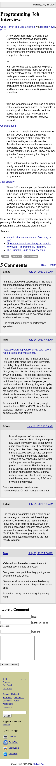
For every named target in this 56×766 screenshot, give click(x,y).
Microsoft (17, 256)
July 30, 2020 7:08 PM (40, 553)
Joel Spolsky (7, 181)
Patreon (6, 725)
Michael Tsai (38, 764)
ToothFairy (13, 753)
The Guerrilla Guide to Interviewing (26, 250)
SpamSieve (14, 748)
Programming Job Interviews (19, 16)
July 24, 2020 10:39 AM (40, 426)
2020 (52, 5)
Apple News (8, 704)
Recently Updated (11, 694)
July (44, 5)
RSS (43, 265)
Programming (31, 256)
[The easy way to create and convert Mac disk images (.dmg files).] (6, 737)
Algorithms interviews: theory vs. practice (29, 243)
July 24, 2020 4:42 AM (41, 339)
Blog (5, 679)
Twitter (52, 265)
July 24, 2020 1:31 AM (41, 271)
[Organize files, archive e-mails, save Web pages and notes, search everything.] (6, 742)
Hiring (5, 256)
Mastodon (7, 701)
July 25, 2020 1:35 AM (41, 504)
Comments (19, 697)
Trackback (7, 707)
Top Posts (7, 688)
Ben (5, 553)
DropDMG (13, 737)
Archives (7, 682)
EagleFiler (13, 742)
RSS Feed (7, 697)
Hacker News (47, 27)
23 (48, 5)
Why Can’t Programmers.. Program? (26, 246)
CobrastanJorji (8, 125)
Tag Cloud (7, 685)
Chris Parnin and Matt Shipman (17, 27)
